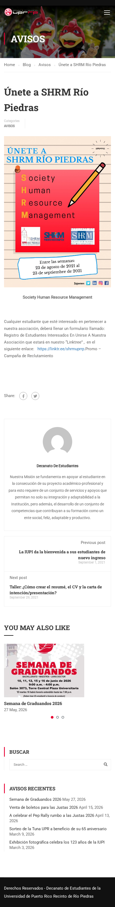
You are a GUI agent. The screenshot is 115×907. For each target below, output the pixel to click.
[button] (52, 717)
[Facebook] (23, 396)
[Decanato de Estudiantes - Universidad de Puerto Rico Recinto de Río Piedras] (21, 12)
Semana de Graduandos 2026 (33, 703)
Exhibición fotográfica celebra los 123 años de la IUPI (57, 842)
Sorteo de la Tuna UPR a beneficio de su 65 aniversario (58, 828)
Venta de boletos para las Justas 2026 (43, 807)
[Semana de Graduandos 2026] (44, 670)
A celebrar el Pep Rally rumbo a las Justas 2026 (51, 815)
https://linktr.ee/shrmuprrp (60, 348)
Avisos (9, 126)
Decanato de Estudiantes (57, 466)
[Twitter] (35, 396)
